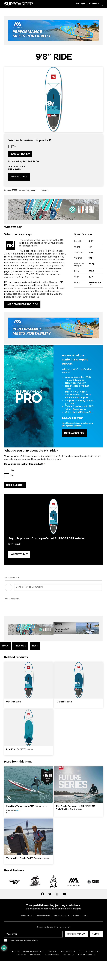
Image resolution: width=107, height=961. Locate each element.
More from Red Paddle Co (22, 304)
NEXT (35, 646)
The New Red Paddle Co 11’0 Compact (28, 858)
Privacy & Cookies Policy (33, 951)
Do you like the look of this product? (24, 464)
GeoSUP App (68, 954)
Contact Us (52, 951)
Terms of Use (21, 954)
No (12, 476)
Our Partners (35, 954)
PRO (85, 916)
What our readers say (86, 954)
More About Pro (74, 433)
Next (104, 882)
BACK (5, 646)
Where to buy (19, 177)
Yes (14, 146)
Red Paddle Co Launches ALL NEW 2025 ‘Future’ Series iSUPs (75, 807)
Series (76, 916)
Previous (2, 882)
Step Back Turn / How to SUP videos (26, 806)
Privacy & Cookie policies (27, 940)
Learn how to (26, 916)
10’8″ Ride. (64, 702)
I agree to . (23, 940)
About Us (15, 951)
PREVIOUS (20, 646)
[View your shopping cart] (98, 3)
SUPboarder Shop (68, 951)
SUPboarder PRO (52, 954)
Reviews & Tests (61, 916)
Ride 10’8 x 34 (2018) (19, 749)
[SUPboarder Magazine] (18, 4)
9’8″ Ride (13, 702)
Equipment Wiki (43, 916)
